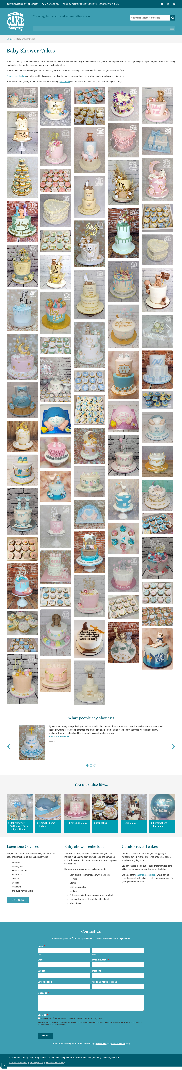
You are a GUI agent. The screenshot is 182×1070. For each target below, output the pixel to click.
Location (43, 1015)
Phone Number (100, 959)
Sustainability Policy (55, 1062)
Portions (96, 971)
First (39, 955)
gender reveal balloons (146, 875)
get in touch (64, 81)
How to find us (17, 900)
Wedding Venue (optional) (105, 982)
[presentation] (9, 745)
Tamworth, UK (92, 4)
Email (41, 959)
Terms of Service (118, 1044)
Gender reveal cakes (16, 76)
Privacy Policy (101, 1044)
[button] (87, 765)
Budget (41, 971)
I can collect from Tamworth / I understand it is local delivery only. (71, 1018)
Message (43, 993)
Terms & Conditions (18, 1062)
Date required (45, 982)
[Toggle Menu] (172, 28)
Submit (45, 1035)
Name (41, 946)
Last (94, 955)
